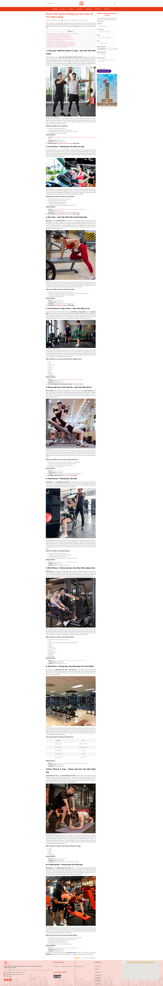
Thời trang (88, 9)
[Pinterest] (8, 980)
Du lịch (71, 9)
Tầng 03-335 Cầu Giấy (58, 300)
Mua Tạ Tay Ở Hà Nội (67, 475)
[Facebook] (5, 980)
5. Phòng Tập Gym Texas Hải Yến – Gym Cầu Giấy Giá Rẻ (60, 39)
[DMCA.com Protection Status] (73, 976)
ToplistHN (76, 26)
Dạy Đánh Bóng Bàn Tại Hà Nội (64, 214)
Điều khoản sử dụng (66, 966)
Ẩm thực (62, 9)
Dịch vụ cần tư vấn (101, 46)
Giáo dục (97, 9)
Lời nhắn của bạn (101, 57)
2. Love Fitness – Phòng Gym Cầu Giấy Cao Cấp (58, 35)
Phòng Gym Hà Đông (61, 305)
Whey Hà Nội (75, 384)
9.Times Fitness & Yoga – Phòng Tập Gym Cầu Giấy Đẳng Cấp (61, 45)
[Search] (115, 3)
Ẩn (73, 31)
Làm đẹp (79, 9)
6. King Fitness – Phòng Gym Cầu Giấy (56, 41)
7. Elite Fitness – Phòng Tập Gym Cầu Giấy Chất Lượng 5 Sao (61, 42)
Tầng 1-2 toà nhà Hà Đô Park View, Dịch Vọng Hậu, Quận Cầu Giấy (69, 209)
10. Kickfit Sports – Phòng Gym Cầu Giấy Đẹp (57, 46)
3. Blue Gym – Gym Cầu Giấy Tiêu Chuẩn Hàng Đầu (59, 36)
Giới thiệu (55, 9)
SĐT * (98, 40)
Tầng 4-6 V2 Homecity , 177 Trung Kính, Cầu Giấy (65, 562)
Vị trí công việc (100, 29)
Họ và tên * (99, 23)
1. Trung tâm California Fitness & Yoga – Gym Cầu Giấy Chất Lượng (62, 33)
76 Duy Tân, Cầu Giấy (58, 470)
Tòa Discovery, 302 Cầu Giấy (59, 858)
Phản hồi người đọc (78, 966)
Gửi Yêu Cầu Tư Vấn (104, 71)
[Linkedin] (10, 980)
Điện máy (97, 981)
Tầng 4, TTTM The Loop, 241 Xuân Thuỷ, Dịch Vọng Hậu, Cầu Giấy (69, 660)
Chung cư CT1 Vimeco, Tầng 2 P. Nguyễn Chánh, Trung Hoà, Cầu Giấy (70, 763)
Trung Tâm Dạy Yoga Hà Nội (65, 143)
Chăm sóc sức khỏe (78, 20)
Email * (98, 35)
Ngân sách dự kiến (101, 52)
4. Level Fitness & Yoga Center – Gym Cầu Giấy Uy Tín (59, 38)
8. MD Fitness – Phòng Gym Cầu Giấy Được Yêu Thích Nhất (60, 43)
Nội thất (97, 983)
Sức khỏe (106, 9)
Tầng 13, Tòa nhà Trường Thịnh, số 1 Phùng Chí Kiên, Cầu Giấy (68, 379)
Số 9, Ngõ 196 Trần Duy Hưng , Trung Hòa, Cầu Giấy (65, 948)
